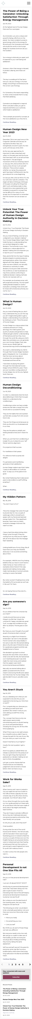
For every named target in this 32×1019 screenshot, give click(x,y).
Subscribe (16, 977)
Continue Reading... (10, 122)
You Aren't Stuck (13, 689)
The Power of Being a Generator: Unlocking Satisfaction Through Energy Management (14, 991)
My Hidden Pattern (14, 496)
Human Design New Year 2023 (13, 999)
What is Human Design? (12, 303)
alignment (6, 1012)
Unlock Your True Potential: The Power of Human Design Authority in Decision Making (15, 215)
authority (11, 1012)
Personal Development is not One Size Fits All (15, 867)
